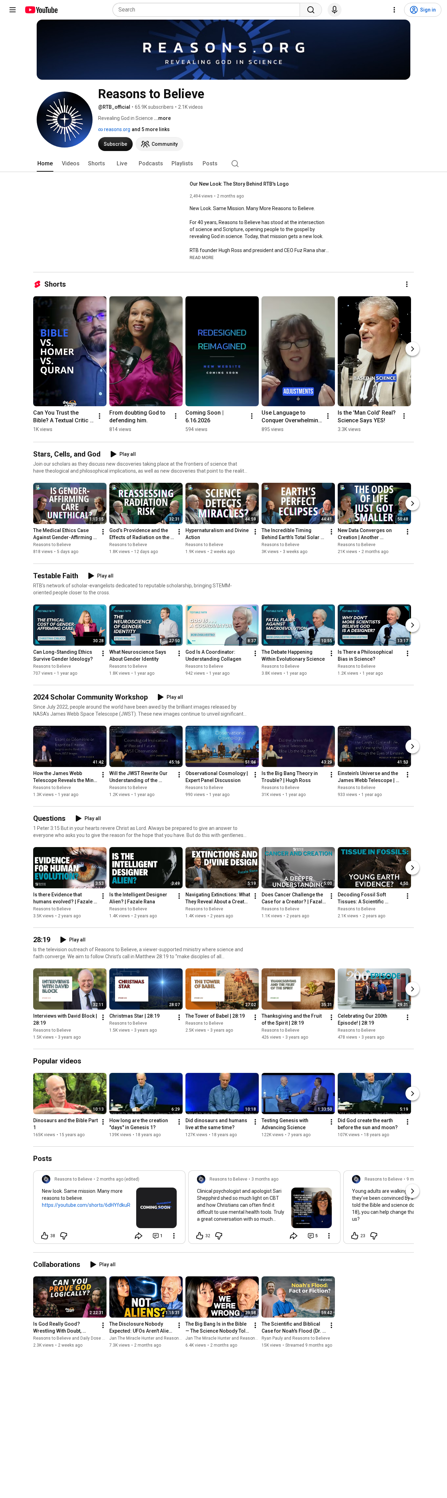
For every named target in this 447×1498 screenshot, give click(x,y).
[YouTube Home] (41, 10)
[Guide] (12, 10)
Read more (202, 257)
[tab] (45, 163)
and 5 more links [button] (151, 129)
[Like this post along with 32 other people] (199, 1235)
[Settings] (394, 10)
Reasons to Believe (52, 545)
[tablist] (223, 163)
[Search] (311, 10)
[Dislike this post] (63, 1235)
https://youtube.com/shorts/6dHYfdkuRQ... (89, 1205)
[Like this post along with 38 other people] (44, 1235)
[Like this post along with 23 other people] (354, 1235)
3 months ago (264, 1179)
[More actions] (407, 284)
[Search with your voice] (335, 10)
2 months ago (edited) (117, 1179)
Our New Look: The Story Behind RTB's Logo (239, 184)
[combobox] (208, 10)
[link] (109, 1209)
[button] (202, 257)
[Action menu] (174, 1236)
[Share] (139, 1236)
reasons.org (116, 129)
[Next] (412, 349)
